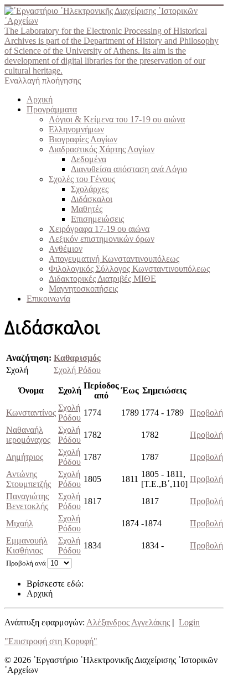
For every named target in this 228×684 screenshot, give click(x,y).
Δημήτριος (24, 457)
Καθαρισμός (77, 357)
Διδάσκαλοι (91, 199)
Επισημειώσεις (97, 219)
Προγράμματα (52, 109)
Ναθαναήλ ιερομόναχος (28, 434)
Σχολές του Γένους (82, 179)
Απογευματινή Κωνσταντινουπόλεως (114, 258)
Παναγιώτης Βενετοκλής (27, 501)
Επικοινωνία (48, 298)
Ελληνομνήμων (76, 129)
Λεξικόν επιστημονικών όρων (101, 238)
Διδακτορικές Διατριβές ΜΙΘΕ (102, 278)
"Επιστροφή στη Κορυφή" (50, 641)
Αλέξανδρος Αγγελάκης (128, 622)
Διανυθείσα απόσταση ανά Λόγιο (129, 169)
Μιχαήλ (19, 523)
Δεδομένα (88, 159)
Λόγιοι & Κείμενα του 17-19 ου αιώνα (117, 119)
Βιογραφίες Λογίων (83, 139)
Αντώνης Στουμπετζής (28, 479)
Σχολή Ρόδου (77, 370)
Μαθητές (86, 209)
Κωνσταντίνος (31, 412)
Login (189, 622)
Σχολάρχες (89, 189)
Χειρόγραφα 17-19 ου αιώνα (99, 229)
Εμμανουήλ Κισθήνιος (27, 545)
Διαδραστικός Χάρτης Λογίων (101, 149)
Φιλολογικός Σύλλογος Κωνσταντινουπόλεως (129, 268)
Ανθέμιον (65, 248)
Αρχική (40, 99)
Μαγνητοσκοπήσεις (83, 288)
